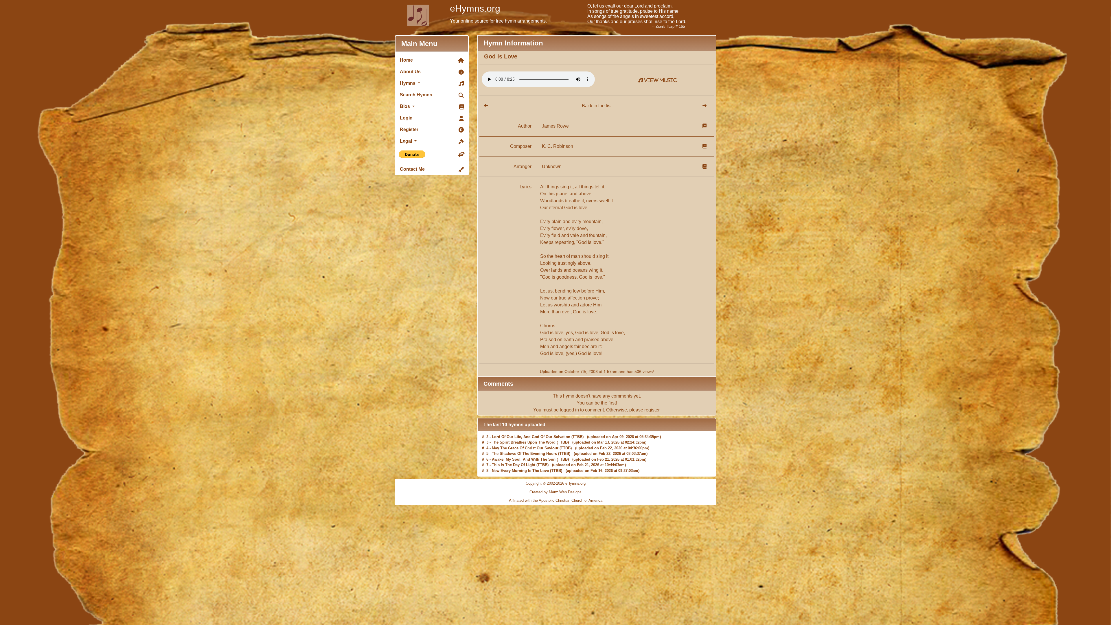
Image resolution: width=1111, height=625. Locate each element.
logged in (569, 409)
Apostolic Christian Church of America (570, 500)
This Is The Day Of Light (513, 453)
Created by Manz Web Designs (555, 492)
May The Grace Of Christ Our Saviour (525, 437)
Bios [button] (405, 106)
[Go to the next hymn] (704, 105)
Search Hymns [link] (416, 94)
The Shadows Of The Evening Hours (524, 442)
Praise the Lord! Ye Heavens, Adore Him (527, 470)
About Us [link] (410, 71)
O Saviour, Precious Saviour (517, 465)
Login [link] (406, 117)
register (651, 409)
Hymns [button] (408, 83)
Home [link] (406, 60)
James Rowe (555, 126)
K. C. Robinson (557, 146)
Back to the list (597, 105)
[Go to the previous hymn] (483, 105)
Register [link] (409, 129)
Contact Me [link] (412, 169)
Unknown (552, 166)
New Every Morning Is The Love (520, 459)
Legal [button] (406, 141)
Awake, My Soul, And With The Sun (524, 448)
